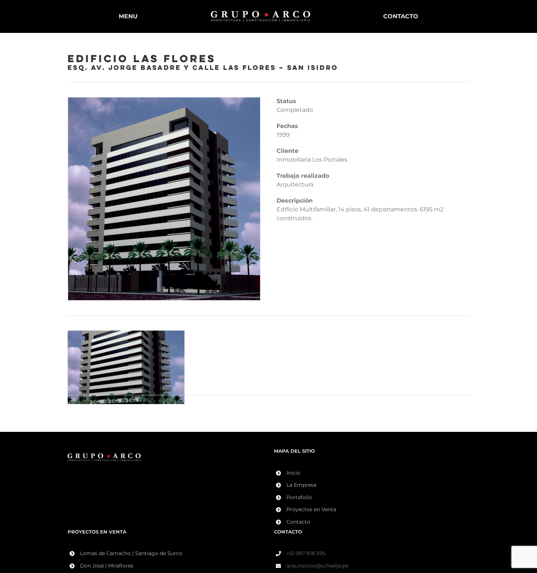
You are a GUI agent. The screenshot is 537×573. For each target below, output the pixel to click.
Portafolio (299, 497)
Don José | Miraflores (106, 565)
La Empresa (301, 485)
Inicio (293, 473)
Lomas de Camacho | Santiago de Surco (131, 553)
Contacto (298, 522)
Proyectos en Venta (311, 509)
